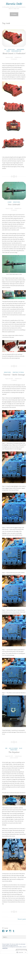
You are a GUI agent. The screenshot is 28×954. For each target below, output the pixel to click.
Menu (15, 14)
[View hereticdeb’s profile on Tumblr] (13, 931)
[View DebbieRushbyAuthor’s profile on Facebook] (3, 931)
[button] (8, 294)
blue (20, 748)
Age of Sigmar (13, 748)
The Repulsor (14, 752)
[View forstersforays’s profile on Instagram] (10, 931)
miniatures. (11, 49)
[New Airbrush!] (14, 191)
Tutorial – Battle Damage (14, 374)
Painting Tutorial (18, 372)
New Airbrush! (14, 204)
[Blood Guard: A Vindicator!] (14, 38)
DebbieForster (18, 57)
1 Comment (14, 380)
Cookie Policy (5, 948)
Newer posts (22, 919)
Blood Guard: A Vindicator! (14, 53)
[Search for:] (14, 937)
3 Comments (14, 59)
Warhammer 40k (16, 51)
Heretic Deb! (14, 4)
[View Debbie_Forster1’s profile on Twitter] (7, 931)
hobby (10, 202)
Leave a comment (14, 757)
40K (5, 49)
